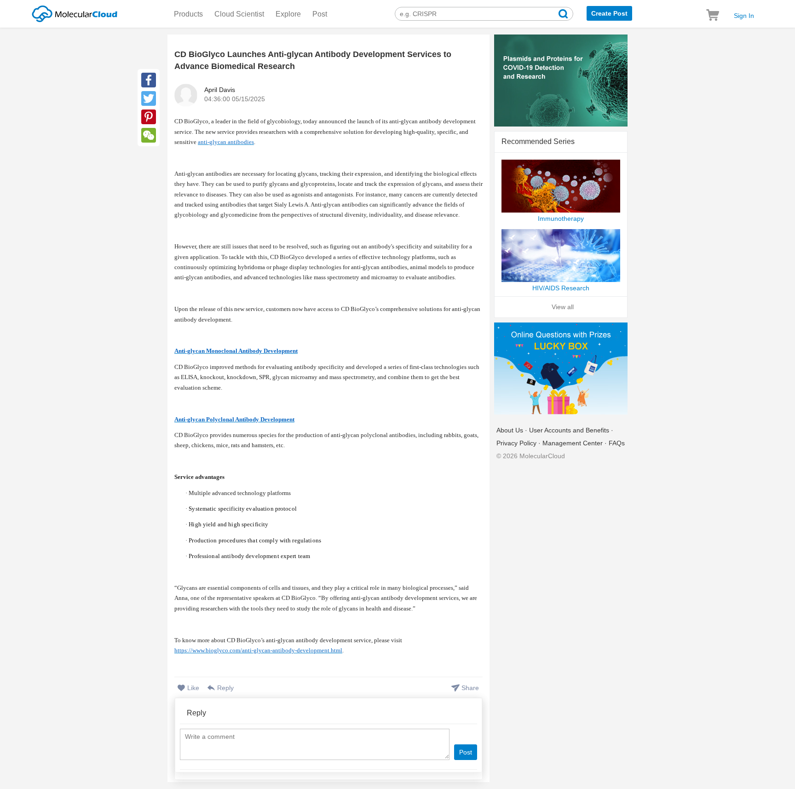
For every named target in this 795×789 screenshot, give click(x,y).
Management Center (572, 443)
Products (188, 14)
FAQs (617, 443)
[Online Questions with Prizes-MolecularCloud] (561, 369)
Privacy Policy (516, 443)
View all (563, 307)
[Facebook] (148, 80)
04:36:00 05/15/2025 (234, 99)
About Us (509, 430)
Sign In (744, 15)
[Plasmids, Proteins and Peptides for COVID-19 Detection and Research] (561, 81)
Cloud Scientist (239, 14)
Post (319, 14)
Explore (288, 14)
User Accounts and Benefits (569, 430)
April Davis (219, 89)
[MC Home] (75, 12)
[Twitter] (148, 98)
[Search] (563, 15)
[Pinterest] (148, 117)
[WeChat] (148, 135)
